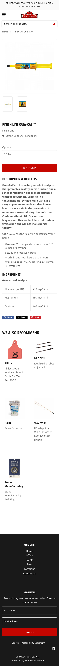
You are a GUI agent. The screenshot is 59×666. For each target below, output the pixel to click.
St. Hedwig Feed (32, 657)
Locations (29, 569)
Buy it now (29, 168)
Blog (29, 564)
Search (15, 642)
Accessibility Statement (33, 642)
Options (6, 147)
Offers (29, 555)
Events (29, 560)
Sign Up (29, 632)
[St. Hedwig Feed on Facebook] (53, 648)
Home (5, 31)
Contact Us (29, 573)
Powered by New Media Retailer (28, 660)
